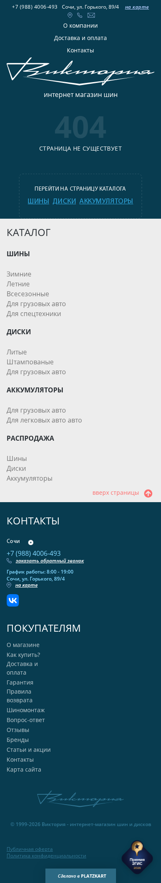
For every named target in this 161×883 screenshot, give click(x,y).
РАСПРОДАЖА (30, 438)
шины (38, 201)
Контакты (80, 50)
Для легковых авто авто (44, 420)
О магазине (23, 645)
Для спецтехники (34, 313)
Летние (18, 283)
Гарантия (20, 682)
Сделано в (82, 876)
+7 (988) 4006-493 (35, 6)
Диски (16, 468)
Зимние (19, 274)
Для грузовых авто (36, 303)
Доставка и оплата (80, 38)
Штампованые (30, 361)
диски (64, 201)
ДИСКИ (19, 331)
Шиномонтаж (26, 710)
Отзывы (18, 730)
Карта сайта (24, 769)
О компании (80, 25)
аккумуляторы (106, 201)
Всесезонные (28, 293)
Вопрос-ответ (26, 720)
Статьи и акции (29, 749)
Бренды (18, 740)
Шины (17, 458)
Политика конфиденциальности (46, 855)
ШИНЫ (18, 253)
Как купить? (23, 655)
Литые (17, 352)
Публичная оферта (30, 849)
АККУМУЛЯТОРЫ (35, 389)
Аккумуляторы (29, 478)
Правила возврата (20, 695)
